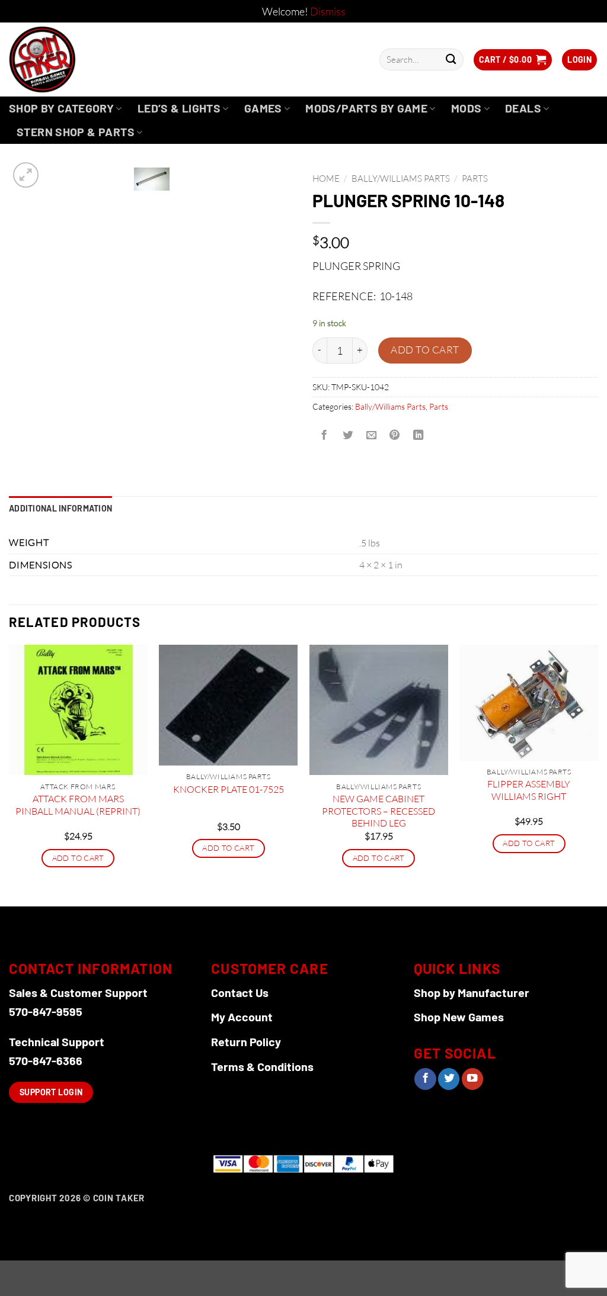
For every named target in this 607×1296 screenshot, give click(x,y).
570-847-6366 (45, 1060)
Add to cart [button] (78, 858)
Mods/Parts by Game (366, 108)
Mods (466, 108)
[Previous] (9, 774)
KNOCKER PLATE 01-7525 (228, 789)
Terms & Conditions (262, 1066)
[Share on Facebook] (324, 435)
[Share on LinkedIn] (418, 435)
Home (326, 178)
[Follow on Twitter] (448, 1079)
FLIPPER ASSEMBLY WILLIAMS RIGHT (528, 790)
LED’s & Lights (179, 108)
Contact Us (240, 992)
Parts (475, 178)
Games (263, 108)
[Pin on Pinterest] (394, 435)
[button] (513, 59)
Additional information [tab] (60, 508)
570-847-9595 (45, 1011)
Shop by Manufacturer (471, 992)
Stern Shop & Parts (76, 132)
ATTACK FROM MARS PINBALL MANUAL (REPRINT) (77, 805)
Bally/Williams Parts (401, 178)
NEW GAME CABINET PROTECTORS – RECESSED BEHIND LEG (378, 811)
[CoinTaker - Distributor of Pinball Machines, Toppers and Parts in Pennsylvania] (74, 59)
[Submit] (451, 59)
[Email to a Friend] (371, 435)
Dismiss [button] (328, 11)
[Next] (597, 774)
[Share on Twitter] (347, 435)
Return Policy (246, 1041)
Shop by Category (61, 108)
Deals (523, 108)
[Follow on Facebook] (425, 1079)
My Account (242, 1016)
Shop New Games (459, 1016)
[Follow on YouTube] (472, 1079)
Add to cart (425, 349)
